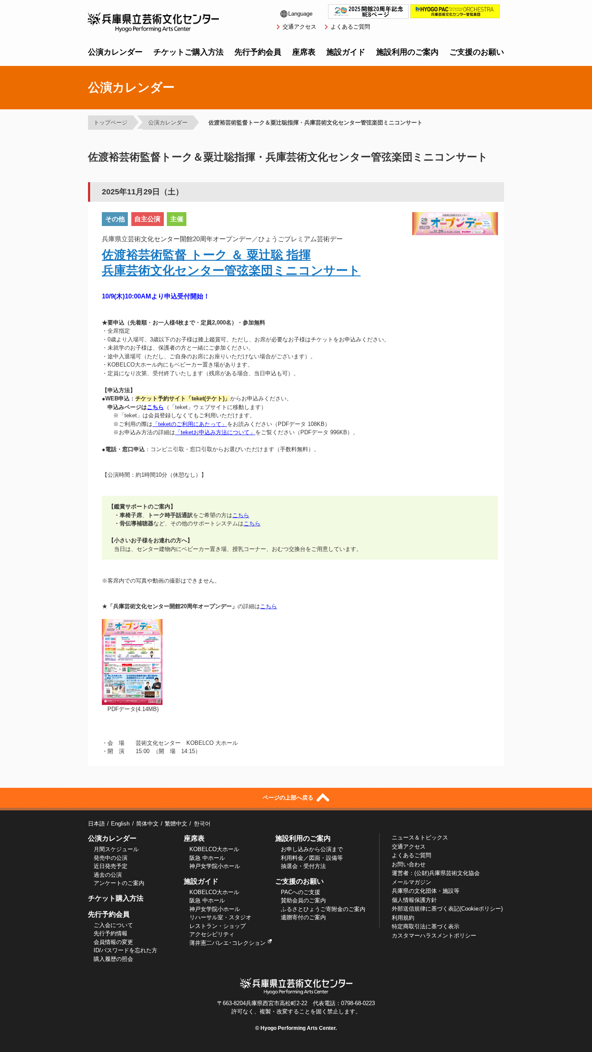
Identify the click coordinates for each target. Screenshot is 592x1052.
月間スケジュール (116, 849)
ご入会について (113, 925)
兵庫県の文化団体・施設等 (425, 891)
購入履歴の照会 (113, 959)
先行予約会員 (257, 52)
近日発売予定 (110, 866)
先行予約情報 (110, 933)
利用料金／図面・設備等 (312, 858)
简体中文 (147, 823)
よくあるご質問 (350, 26)
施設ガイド (345, 52)
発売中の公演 (110, 858)
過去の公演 (108, 875)
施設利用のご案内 (407, 52)
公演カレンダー (115, 52)
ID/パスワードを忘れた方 (125, 950)
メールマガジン (411, 882)
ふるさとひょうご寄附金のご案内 (323, 909)
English (120, 823)
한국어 (202, 823)
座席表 (304, 52)
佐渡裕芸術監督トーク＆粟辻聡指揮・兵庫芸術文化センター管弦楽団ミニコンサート (315, 122)
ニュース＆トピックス (420, 837)
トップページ (110, 122)
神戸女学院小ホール (214, 866)
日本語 (96, 823)
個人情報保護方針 (414, 900)
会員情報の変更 (113, 942)
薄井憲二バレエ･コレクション (227, 943)
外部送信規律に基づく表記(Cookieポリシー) (447, 908)
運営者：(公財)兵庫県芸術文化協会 (436, 873)
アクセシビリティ (211, 934)
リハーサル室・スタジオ (220, 917)
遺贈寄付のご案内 (303, 917)
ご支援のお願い (476, 52)
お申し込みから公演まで (312, 849)
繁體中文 (176, 823)
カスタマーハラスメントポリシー (434, 935)
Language (300, 13)
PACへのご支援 (300, 892)
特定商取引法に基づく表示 (425, 926)
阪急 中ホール (207, 858)
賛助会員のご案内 (303, 900)
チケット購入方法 (115, 898)
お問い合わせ (409, 864)
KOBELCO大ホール (214, 849)
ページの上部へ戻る (289, 797)
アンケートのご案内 (119, 883)
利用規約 (403, 917)
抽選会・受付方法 (303, 866)
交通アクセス (299, 26)
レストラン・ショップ (217, 926)
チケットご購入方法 (188, 52)
